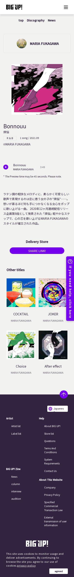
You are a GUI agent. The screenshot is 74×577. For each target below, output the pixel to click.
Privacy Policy (52, 494)
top (21, 20)
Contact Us (50, 471)
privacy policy (26, 565)
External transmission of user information (55, 521)
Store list (49, 433)
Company (50, 487)
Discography (36, 20)
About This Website (50, 479)
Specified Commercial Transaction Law (53, 506)
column (15, 484)
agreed (59, 571)
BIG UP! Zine (13, 469)
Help (41, 418)
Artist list (16, 426)
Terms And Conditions (50, 450)
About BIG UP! (52, 426)
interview (16, 491)
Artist (9, 418)
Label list (16, 433)
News (52, 20)
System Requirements (52, 461)
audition (16, 498)
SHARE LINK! (37, 251)
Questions (49, 441)
